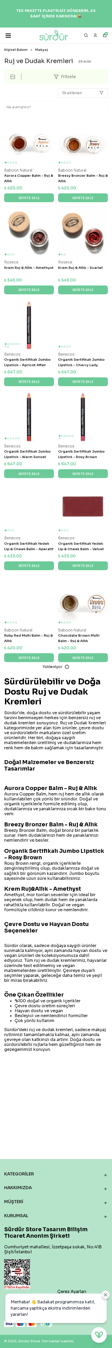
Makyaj (41, 49)
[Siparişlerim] (95, 35)
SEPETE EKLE (29, 198)
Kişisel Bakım (16, 49)
